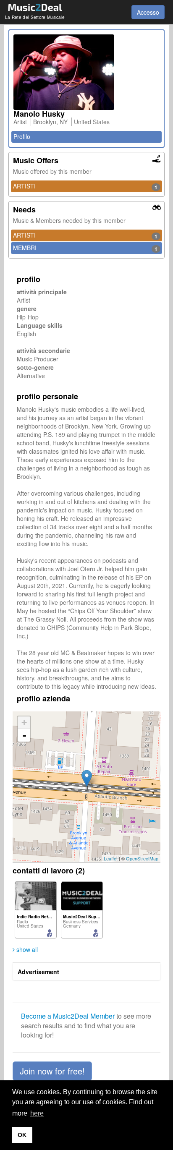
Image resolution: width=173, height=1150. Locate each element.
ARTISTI (85, 186)
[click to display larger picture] (86, 72)
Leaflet (111, 858)
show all (26, 949)
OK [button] (22, 1135)
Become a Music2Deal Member (68, 1016)
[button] (52, 1071)
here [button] (37, 1113)
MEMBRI (85, 248)
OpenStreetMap (142, 858)
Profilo (21, 136)
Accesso (148, 12)
